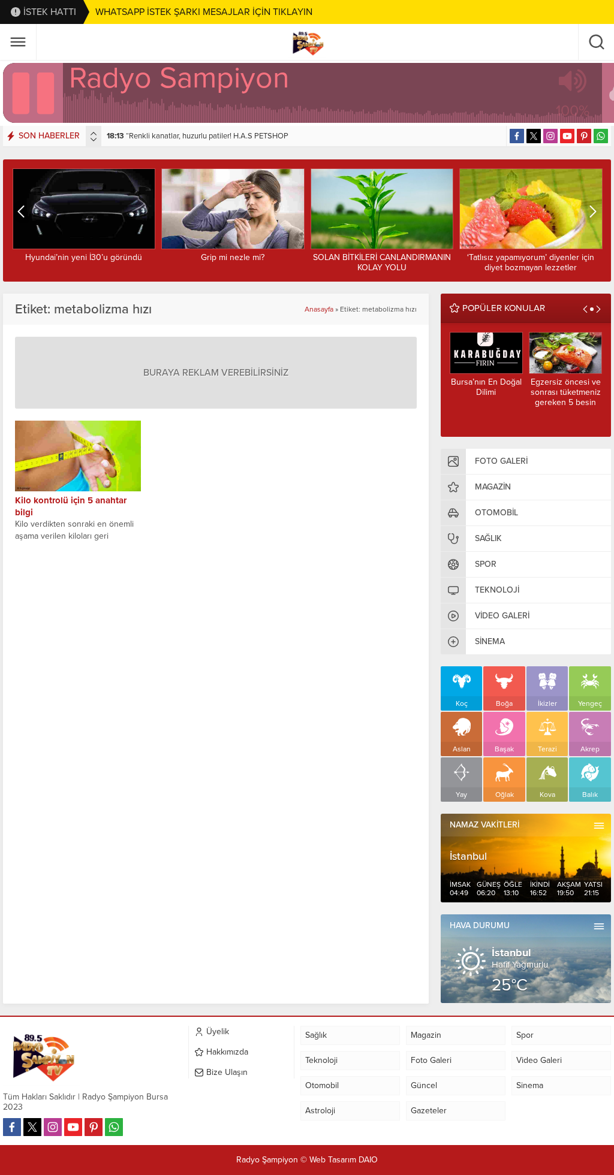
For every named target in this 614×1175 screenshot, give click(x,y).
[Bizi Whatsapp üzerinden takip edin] (601, 136)
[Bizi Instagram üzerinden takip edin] (550, 136)
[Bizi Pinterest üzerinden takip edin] (584, 136)
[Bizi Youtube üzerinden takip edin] (567, 136)
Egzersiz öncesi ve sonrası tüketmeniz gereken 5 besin (566, 392)
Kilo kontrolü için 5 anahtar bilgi (71, 506)
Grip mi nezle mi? (232, 257)
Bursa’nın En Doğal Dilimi (486, 387)
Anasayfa (319, 309)
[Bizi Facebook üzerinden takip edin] (517, 136)
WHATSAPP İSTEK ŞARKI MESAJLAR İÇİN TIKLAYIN (203, 12)
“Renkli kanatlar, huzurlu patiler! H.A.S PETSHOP (197, 136)
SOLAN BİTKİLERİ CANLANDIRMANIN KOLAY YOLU (382, 262)
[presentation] (94, 134)
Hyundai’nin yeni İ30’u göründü (83, 257)
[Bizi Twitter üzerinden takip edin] (533, 136)
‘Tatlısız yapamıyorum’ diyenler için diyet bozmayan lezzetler (530, 262)
